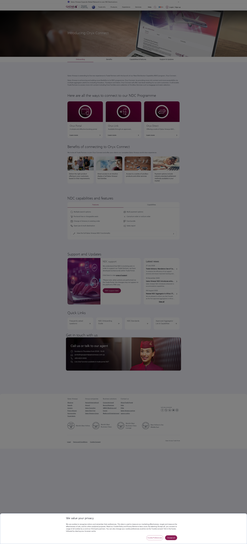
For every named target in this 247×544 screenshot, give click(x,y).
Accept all (171, 538)
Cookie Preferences (155, 538)
